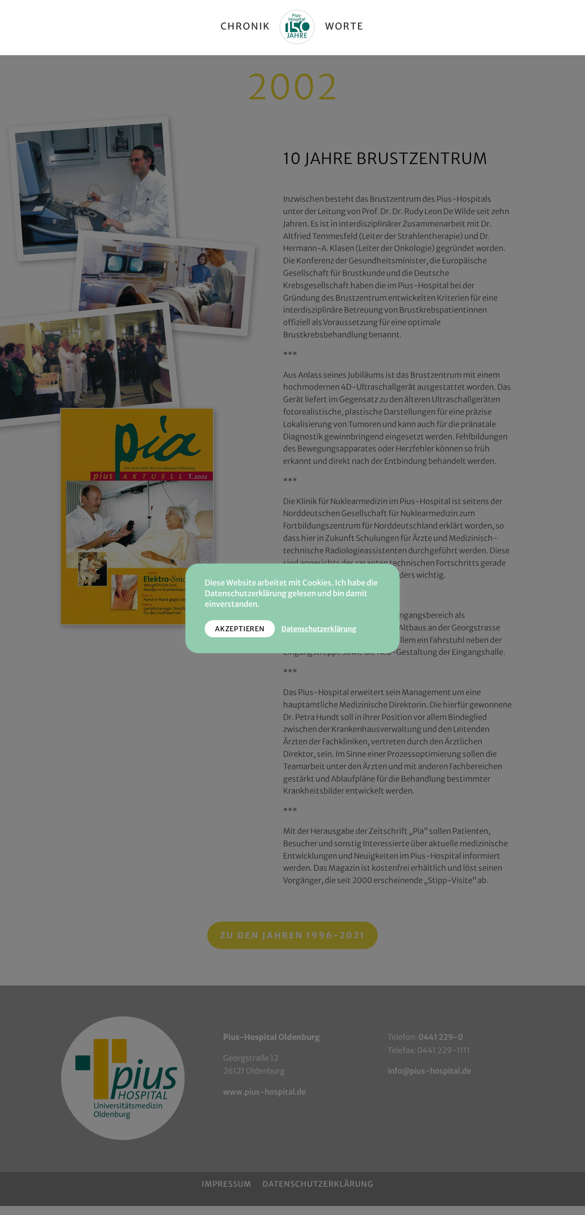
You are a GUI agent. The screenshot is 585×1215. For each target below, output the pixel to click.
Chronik (245, 27)
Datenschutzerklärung (318, 629)
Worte (344, 27)
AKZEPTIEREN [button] (240, 628)
